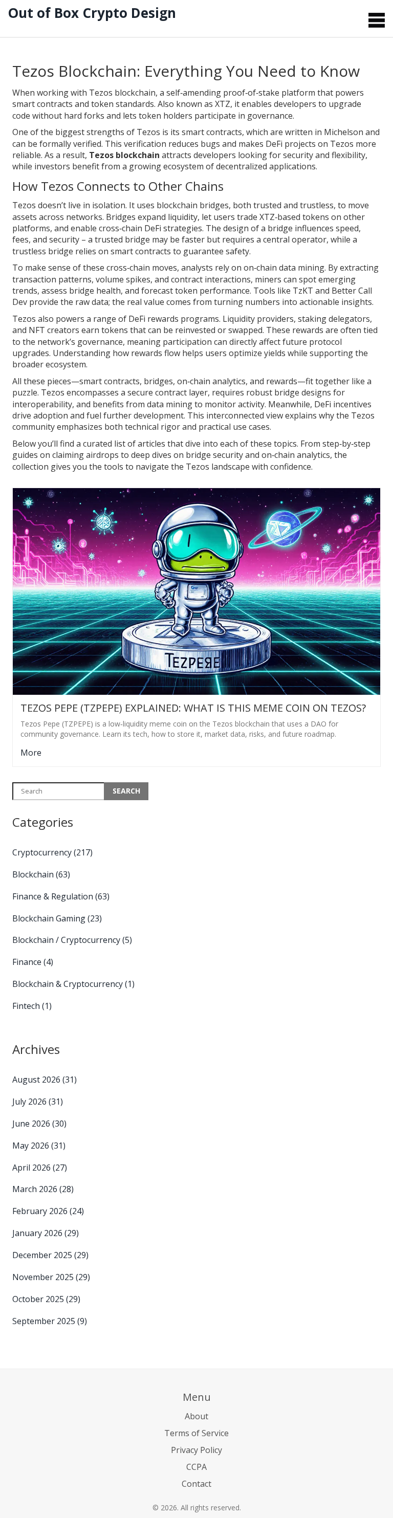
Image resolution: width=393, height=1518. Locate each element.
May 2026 (39, 1145)
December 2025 (50, 1255)
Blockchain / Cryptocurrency (72, 939)
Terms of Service (196, 1433)
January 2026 (45, 1233)
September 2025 (49, 1321)
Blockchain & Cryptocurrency (73, 983)
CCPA (196, 1466)
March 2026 (43, 1189)
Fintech (32, 1005)
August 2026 (44, 1079)
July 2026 (37, 1101)
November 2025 (51, 1277)
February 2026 (48, 1211)
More (30, 752)
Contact (196, 1483)
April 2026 (39, 1167)
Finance (32, 961)
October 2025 (46, 1299)
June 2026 (39, 1123)
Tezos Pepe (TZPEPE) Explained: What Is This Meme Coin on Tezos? (193, 708)
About (196, 1416)
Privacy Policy (196, 1450)
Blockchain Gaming (57, 918)
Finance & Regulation (61, 896)
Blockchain (41, 874)
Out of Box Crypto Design (92, 13)
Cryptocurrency (52, 852)
